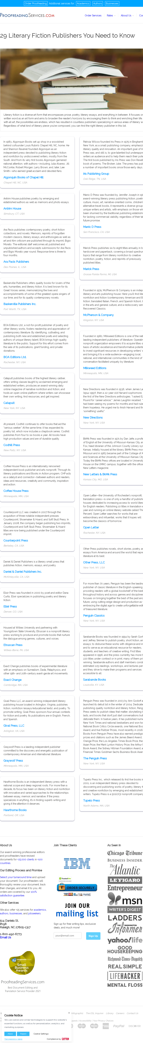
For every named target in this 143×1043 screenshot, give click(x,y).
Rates (110, 15)
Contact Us (132, 1013)
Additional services (59, 3)
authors (4, 913)
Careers (120, 1013)
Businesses (112, 3)
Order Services (93, 15)
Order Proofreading (36, 3)
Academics (83, 3)
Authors (97, 3)
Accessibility (85, 1020)
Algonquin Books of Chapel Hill (23, 177)
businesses (16, 913)
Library (109, 1013)
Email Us (5, 937)
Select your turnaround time (16, 877)
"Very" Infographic (73, 1013)
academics (40, 909)
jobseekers (34, 913)
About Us (126, 15)
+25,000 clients (25, 859)
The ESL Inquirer (94, 1013)
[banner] (27, 15)
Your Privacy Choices (103, 1020)
